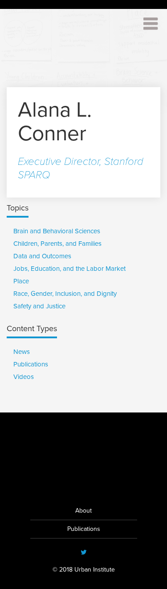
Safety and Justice (39, 306)
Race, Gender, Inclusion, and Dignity (65, 294)
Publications (30, 364)
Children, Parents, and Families (57, 244)
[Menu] (147, 21)
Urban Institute (83, 482)
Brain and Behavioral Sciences (56, 231)
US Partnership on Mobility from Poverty (53, 32)
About (83, 510)
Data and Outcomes (42, 256)
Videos (23, 377)
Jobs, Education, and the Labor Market (69, 269)
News (21, 352)
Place (21, 281)
